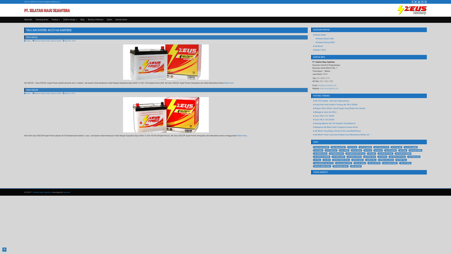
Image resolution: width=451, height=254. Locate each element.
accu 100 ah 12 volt (381, 147)
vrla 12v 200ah (405, 163)
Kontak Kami (121, 19)
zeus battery (356, 166)
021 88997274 (32, 2)
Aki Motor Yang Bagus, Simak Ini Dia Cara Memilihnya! (338, 131)
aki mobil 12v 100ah (385, 153)
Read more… (229, 83)
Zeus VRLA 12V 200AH (324, 120)
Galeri (109, 19)
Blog (82, 19)
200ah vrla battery (321, 147)
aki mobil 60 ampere (403, 153)
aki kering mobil (320, 153)
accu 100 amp (396, 147)
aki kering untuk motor (356, 153)
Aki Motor (319, 46)
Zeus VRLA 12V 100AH (324, 116)
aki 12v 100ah (356, 150)
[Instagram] (422, 2)
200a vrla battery (338, 147)
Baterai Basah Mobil (42, 41)
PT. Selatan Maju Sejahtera (40, 192)
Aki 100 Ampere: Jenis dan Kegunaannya (332, 101)
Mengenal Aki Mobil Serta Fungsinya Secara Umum (336, 127)
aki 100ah (403, 150)
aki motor (382, 157)
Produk (55, 19)
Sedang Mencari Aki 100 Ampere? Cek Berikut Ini (335, 123)
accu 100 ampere (411, 147)
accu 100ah (318, 150)
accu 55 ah (352, 147)
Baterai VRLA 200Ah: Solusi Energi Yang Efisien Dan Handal (340, 108)
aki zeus (327, 160)
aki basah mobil (415, 150)
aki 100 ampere (391, 150)
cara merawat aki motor (323, 163)
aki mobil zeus (370, 157)
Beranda (28, 19)
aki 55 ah (368, 150)
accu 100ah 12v (331, 150)
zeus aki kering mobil (322, 166)
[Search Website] (425, 2)
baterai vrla (371, 160)
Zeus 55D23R (32, 90)
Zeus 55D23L (32, 37)
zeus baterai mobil (341, 166)
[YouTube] (418, 2)
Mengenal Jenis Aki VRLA (325, 112)
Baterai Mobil (56, 41)
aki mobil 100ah (338, 157)
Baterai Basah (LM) (325, 39)
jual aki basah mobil (343, 163)
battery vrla (401, 160)
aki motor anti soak (397, 157)
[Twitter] (415, 2)
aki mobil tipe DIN (354, 157)
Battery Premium (95, 19)
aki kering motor (336, 153)
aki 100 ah (378, 150)
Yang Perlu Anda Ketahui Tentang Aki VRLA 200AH (336, 104)
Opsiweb (66, 192)
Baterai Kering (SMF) (326, 42)
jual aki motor (374, 163)
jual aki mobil (360, 163)
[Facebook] (412, 2)
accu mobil (344, 150)
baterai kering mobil (341, 160)
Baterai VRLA (320, 50)
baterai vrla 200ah (386, 160)
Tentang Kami (42, 19)
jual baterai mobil (390, 163)
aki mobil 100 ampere (321, 157)
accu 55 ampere (365, 147)
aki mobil (371, 153)
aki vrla (317, 160)
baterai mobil (358, 160)
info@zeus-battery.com (52, 2)
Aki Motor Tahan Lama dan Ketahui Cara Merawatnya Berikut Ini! (342, 135)
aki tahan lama (414, 157)
